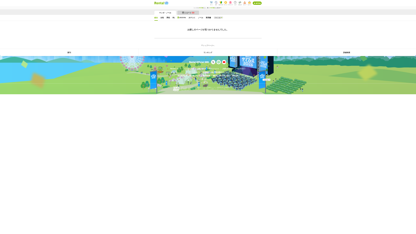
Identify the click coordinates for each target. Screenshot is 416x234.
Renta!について (175, 68)
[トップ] (159, 3)
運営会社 (235, 75)
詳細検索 (346, 52)
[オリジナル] (182, 18)
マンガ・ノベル (165, 12)
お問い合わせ (201, 68)
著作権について (194, 75)
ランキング (208, 52)
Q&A (192, 68)
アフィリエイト (194, 72)
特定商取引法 (182, 75)
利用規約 (206, 72)
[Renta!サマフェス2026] (166, 3)
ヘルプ (186, 68)
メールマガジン (240, 68)
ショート (189, 12)
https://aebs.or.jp (185, 90)
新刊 (69, 52)
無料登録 (258, 3)
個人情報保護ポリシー (219, 72)
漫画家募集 (206, 75)
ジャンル (217, 17)
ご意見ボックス (227, 68)
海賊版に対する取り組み (221, 75)
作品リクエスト (214, 68)
